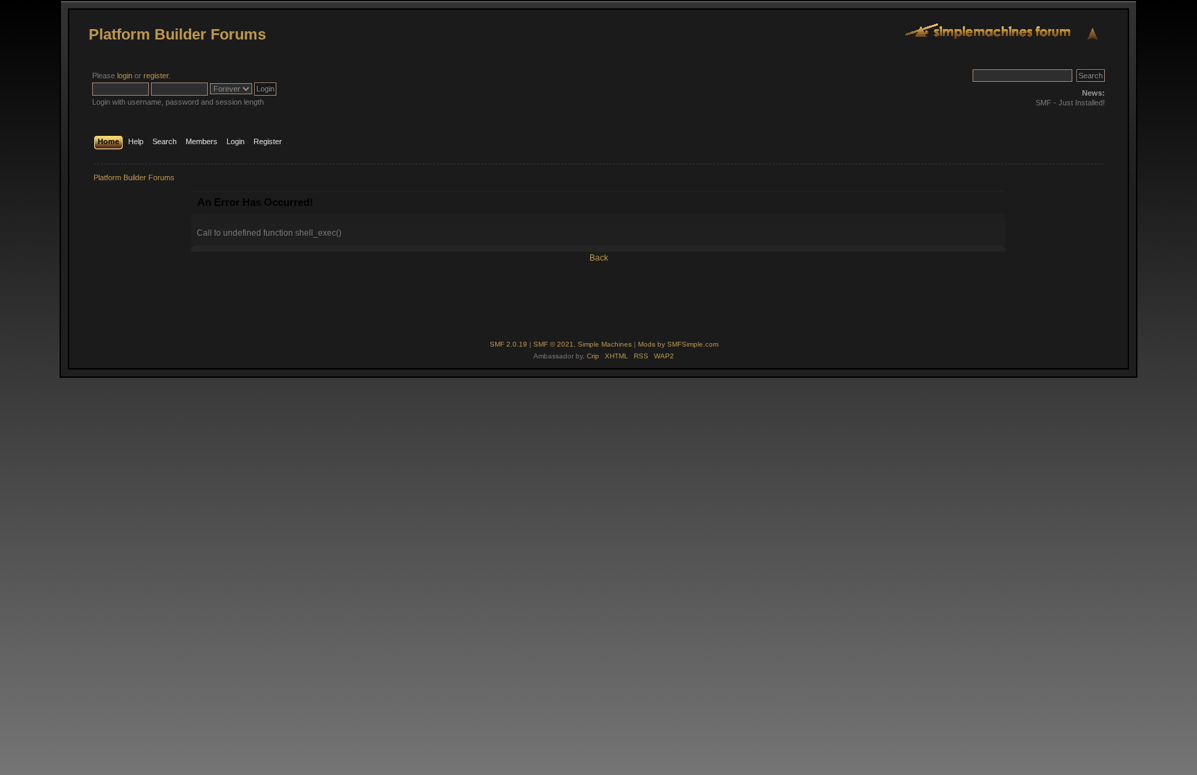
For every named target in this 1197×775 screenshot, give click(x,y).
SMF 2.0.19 (508, 344)
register (155, 75)
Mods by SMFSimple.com (678, 344)
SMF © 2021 (553, 344)
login (124, 75)
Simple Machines (605, 344)
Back (598, 258)
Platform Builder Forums (177, 34)
